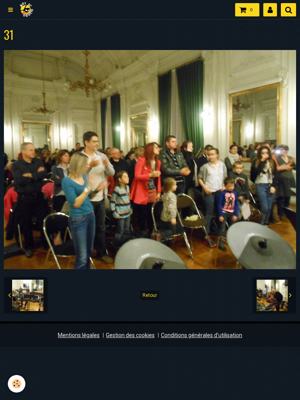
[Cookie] (16, 384)
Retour (150, 295)
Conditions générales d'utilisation (201, 335)
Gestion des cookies (130, 335)
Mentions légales (79, 335)
